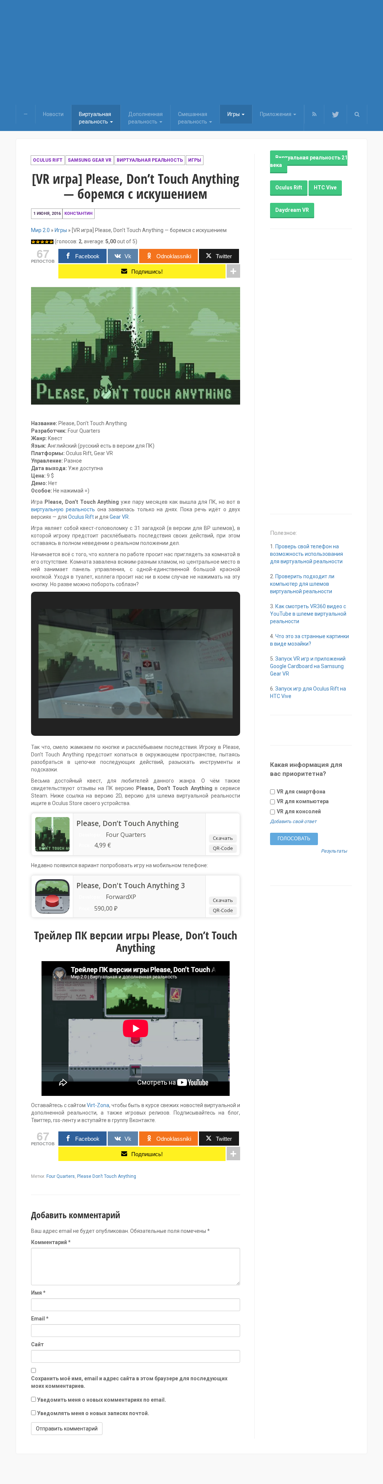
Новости (53, 114)
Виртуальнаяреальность (95, 118)
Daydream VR (292, 210)
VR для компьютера (302, 801)
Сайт (37, 1344)
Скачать (223, 838)
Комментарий (51, 1242)
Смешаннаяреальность (193, 118)
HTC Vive (325, 188)
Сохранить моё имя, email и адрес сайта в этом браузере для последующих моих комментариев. (129, 1382)
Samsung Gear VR (89, 160)
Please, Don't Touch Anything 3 (130, 885)
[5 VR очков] (51, 242)
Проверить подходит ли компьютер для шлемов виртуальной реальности (302, 583)
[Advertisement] (191, 52)
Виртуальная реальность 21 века (308, 161)
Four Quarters (60, 1176)
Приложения (276, 114)
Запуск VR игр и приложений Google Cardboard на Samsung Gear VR (308, 666)
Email (40, 1319)
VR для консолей (298, 811)
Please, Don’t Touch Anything (127, 823)
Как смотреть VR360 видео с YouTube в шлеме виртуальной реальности (308, 613)
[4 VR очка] (47, 242)
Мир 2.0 (40, 230)
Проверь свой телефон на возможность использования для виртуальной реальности (306, 553)
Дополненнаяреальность (145, 118)
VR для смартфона (300, 792)
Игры (234, 114)
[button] (357, 114)
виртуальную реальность (63, 509)
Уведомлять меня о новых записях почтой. (93, 1413)
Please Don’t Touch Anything (106, 1176)
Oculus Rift (47, 160)
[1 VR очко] (33, 242)
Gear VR (119, 517)
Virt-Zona (98, 1105)
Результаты (334, 851)
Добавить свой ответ (293, 821)
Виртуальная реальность (150, 160)
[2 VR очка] (38, 242)
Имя (38, 1293)
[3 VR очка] (42, 242)
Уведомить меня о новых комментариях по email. (101, 1400)
